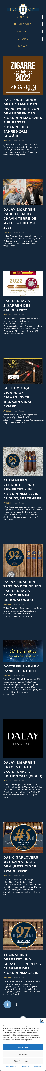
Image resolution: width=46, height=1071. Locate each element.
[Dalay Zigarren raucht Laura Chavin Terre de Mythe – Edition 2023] (23, 192)
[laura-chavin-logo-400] (23, 9)
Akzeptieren (23, 1047)
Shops (23, 38)
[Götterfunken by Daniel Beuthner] (23, 651)
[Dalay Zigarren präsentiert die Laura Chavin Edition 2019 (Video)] (23, 738)
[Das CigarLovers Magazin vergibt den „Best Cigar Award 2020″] (23, 837)
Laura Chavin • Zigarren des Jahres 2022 (18, 305)
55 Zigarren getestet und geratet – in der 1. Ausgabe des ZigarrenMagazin (22, 964)
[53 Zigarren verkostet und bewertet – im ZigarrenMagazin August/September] (23, 461)
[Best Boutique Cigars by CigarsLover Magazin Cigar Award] (23, 371)
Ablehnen (23, 1054)
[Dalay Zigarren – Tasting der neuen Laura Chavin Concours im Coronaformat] (23, 560)
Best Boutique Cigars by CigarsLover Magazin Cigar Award (18, 397)
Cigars (23, 17)
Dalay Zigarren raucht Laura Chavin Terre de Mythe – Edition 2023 (19, 218)
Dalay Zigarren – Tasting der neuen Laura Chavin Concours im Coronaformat (22, 591)
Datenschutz (25, 1067)
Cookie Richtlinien (10, 1067)
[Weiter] (25, 1004)
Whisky (22, 31)
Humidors (23, 24)
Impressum (37, 1067)
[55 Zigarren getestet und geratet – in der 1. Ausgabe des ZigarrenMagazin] (23, 934)
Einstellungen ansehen (23, 1061)
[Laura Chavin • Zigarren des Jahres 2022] (23, 283)
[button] (42, 1021)
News (23, 46)
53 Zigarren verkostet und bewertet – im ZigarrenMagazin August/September (22, 489)
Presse (7, 141)
